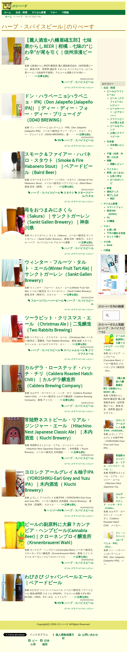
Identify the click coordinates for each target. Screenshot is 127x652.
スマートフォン (115, 207)
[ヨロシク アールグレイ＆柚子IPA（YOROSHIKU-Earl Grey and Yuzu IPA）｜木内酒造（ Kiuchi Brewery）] (13, 495)
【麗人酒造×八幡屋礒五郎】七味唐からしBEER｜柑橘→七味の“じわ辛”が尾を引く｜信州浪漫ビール (59, 49)
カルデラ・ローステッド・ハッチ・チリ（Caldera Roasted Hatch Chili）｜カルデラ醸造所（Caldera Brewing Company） (58, 377)
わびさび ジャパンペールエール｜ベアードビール (58, 580)
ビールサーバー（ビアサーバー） (117, 112)
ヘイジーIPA (54, 510)
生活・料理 (21, 12)
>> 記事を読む (41, 76)
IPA (59, 140)
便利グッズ (112, 191)
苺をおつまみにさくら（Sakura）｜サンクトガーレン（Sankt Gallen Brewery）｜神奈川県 (57, 219)
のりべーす (19, 6)
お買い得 (111, 229)
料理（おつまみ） (116, 172)
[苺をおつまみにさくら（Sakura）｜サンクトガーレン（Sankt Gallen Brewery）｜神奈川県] (13, 233)
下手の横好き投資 (116, 233)
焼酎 (109, 160)
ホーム (7, 12)
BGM (109, 245)
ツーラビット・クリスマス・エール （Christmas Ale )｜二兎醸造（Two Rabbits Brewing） (58, 324)
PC (108, 217)
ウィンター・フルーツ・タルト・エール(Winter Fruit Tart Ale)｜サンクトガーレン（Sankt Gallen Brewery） (59, 271)
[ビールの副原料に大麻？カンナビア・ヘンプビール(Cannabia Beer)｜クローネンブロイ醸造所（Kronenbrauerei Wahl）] (13, 548)
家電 (109, 188)
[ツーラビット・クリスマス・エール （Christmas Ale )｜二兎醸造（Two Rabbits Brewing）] (13, 341)
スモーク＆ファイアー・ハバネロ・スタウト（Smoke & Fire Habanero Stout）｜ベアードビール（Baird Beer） (59, 163)
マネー (53, 12)
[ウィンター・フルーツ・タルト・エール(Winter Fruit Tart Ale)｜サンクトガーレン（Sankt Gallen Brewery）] (13, 286)
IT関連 (65, 12)
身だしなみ (112, 195)
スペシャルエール (74, 350)
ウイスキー (112, 169)
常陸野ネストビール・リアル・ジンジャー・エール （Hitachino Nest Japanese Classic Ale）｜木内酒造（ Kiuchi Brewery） (59, 429)
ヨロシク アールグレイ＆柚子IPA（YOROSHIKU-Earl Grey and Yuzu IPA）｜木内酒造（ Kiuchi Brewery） (59, 481)
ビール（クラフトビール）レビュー (79, 87)
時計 (112, 198)
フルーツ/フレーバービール (47, 300)
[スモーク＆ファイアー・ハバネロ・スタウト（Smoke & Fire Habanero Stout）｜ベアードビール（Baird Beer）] (13, 178)
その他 (107, 241)
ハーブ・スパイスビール (79, 82)
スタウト (69, 192)
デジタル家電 (39, 12)
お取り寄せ (116, 176)
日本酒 (110, 141)
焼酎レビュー (117, 164)
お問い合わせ (90, 634)
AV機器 (110, 221)
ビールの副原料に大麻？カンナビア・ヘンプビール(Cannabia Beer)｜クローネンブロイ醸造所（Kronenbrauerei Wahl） (58, 533)
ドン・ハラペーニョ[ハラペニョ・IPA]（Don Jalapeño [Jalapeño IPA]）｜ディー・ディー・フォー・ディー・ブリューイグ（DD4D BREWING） (59, 108)
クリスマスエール (86, 352)
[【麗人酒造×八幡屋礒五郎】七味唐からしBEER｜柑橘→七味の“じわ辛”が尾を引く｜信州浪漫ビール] (13, 63)
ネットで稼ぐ (114, 236)
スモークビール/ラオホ (86, 194)
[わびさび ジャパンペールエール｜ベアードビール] (13, 600)
